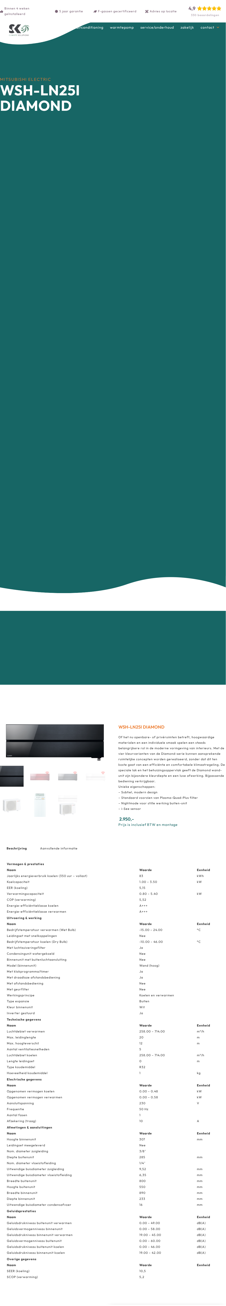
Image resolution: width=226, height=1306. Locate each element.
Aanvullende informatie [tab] (59, 848)
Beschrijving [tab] (17, 848)
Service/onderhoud (157, 27)
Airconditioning (89, 27)
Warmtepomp (122, 27)
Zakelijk (187, 27)
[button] (101, 730)
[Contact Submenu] (218, 27)
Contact (207, 27)
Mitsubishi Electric (25, 79)
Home (65, 27)
